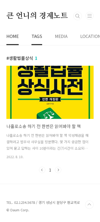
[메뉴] (90, 16)
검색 (78, 16)
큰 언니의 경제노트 (37, 16)
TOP (89, 204)
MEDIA (61, 36)
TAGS (36, 36)
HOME (12, 36)
